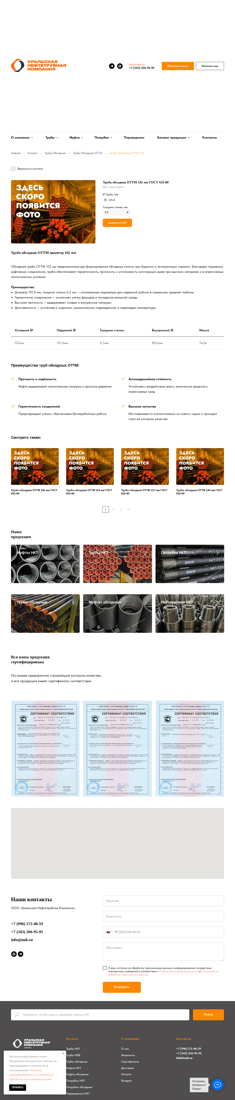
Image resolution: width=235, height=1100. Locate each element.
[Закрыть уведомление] (63, 1053)
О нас (125, 1048)
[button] (178, 66)
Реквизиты (128, 1055)
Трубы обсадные (32, 602)
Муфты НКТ (27, 553)
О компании (130, 1038)
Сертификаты (130, 1061)
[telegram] (112, 66)
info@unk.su (22, 939)
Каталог (32, 153)
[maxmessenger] (120, 66)
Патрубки (102, 137)
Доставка (127, 1068)
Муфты (75, 137)
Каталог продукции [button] (172, 137)
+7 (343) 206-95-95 (27, 931)
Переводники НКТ (177, 602)
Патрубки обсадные (79, 1087)
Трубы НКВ (73, 1055)
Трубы (50, 137)
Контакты (209, 137)
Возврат (126, 1080)
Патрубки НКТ (173, 553)
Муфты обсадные (105, 602)
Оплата (126, 1074)
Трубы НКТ (98, 553)
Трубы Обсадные (55, 153)
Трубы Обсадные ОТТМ (87, 153)
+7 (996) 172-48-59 (27, 923)
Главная (15, 153)
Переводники (134, 137)
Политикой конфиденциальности (178, 971)
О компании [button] (20, 137)
